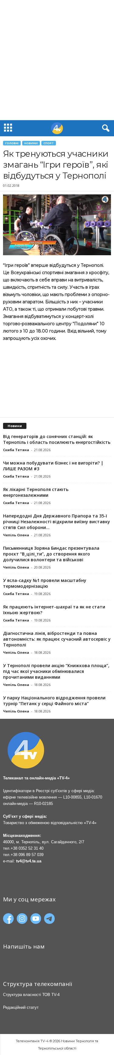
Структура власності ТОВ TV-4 (31, 994)
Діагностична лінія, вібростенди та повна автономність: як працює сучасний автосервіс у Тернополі (57, 639)
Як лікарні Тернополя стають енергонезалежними (35, 492)
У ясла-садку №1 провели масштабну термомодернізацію (44, 583)
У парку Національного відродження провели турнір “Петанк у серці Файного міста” (54, 700)
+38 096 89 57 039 (27, 854)
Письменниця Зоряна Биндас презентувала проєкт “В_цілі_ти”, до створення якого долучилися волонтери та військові (51, 553)
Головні (12, 143)
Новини (31, 143)
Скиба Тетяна (16, 449)
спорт (48, 143)
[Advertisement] (57, 60)
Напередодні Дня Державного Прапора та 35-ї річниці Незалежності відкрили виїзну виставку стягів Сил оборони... (56, 521)
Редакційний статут (21, 1007)
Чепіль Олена (16, 535)
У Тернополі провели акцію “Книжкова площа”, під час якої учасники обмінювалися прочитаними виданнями (56, 671)
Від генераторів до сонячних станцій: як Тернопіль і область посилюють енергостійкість (56, 439)
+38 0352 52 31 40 (27, 848)
